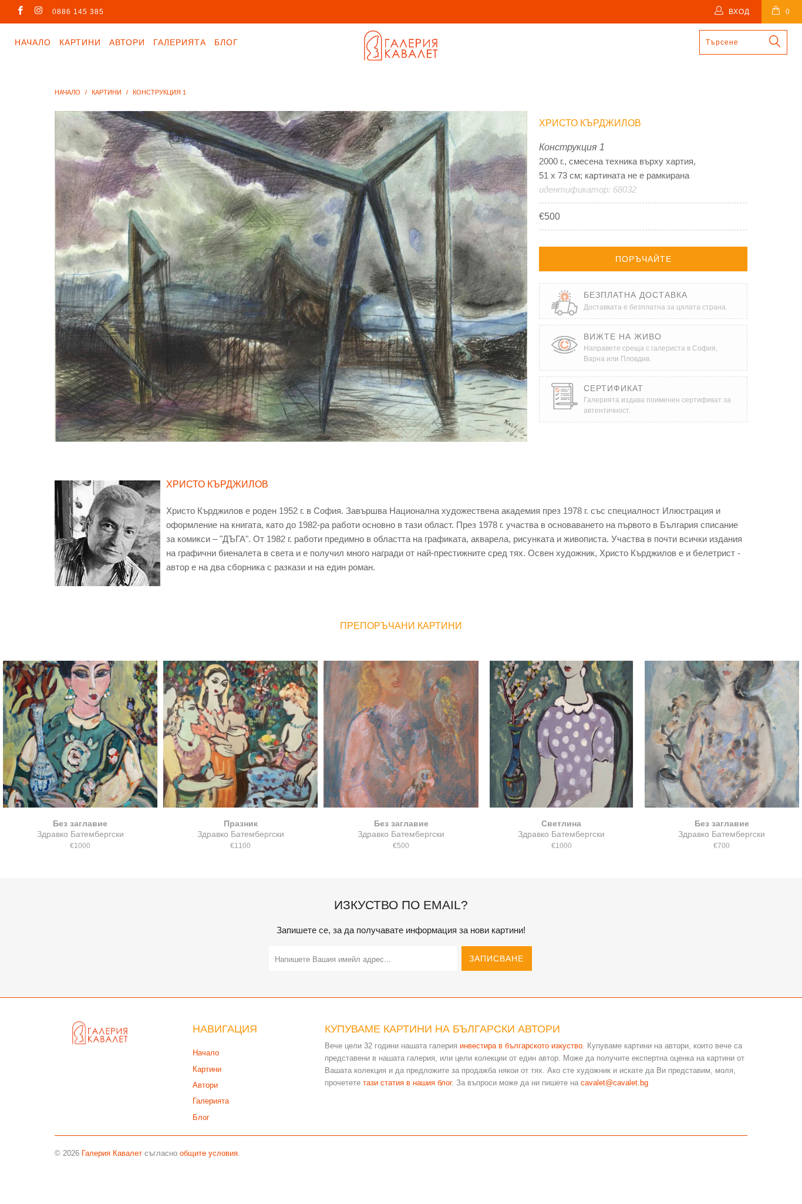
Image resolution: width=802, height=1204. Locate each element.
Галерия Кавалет (112, 1153)
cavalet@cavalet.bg (614, 1082)
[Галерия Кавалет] (401, 45)
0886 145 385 (78, 12)
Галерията (179, 42)
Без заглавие (80, 734)
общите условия (209, 1153)
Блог (226, 42)
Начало (33, 42)
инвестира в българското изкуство (521, 1045)
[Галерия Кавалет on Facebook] (20, 12)
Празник (240, 734)
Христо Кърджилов (590, 123)
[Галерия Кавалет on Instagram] (38, 12)
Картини (80, 42)
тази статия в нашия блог (407, 1082)
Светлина (561, 734)
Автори (127, 42)
